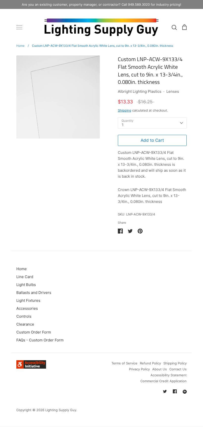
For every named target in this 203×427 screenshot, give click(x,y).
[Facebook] (175, 391)
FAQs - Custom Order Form (40, 340)
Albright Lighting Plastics (139, 91)
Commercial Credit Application (163, 381)
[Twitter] (165, 391)
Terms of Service (124, 363)
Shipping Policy (175, 363)
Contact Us (178, 369)
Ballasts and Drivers (33, 292)
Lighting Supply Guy (60, 410)
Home (21, 268)
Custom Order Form (33, 332)
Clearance (25, 324)
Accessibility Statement (169, 375)
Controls (23, 316)
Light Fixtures (28, 300)
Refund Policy (150, 363)
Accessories (27, 308)
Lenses (172, 91)
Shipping (124, 110)
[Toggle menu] (19, 27)
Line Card (24, 276)
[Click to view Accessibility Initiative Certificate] (31, 367)
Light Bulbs (26, 284)
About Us (159, 369)
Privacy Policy (139, 369)
